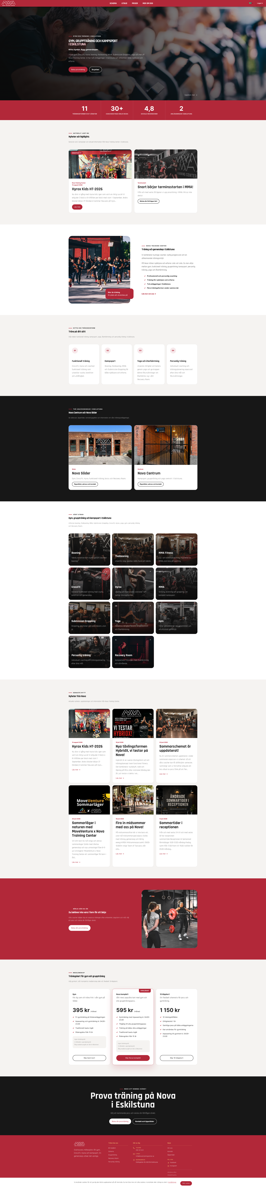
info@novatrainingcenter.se (145, 1156)
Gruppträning (112, 1155)
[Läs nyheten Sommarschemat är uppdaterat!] (176, 723)
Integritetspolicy (172, 1175)
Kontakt (170, 1151)
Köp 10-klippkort (176, 1058)
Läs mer (77, 207)
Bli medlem (112, 1148)
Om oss (169, 1148)
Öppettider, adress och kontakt (85, 484)
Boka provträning (78, 69)
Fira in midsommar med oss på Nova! (130, 825)
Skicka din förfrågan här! (148, 201)
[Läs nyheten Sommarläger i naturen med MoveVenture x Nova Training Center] (89, 799)
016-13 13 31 (139, 1150)
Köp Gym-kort (89, 1058)
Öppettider (171, 1155)
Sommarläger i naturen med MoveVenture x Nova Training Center (88, 829)
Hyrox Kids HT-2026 (87, 746)
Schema (111, 1151)
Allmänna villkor (171, 1172)
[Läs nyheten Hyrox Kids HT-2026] (89, 723)
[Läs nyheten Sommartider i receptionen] (176, 799)
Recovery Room (113, 1158)
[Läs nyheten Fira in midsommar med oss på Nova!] (133, 799)
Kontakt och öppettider (144, 1121)
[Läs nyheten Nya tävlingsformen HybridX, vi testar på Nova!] (133, 723)
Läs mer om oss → (149, 294)
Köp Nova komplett (133, 1058)
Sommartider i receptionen (170, 825)
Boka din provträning (79, 928)
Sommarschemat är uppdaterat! (175, 748)
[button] (251, 3)
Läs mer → (76, 770)
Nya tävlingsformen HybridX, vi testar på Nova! (132, 750)
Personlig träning (114, 1162)
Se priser (95, 69)
